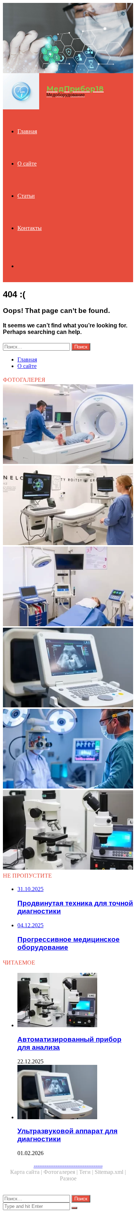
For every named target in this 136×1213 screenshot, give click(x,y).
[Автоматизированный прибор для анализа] (68, 830)
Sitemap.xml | (110, 1172)
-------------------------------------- (68, 1165)
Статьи (26, 196)
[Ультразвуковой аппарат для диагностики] (68, 668)
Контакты (29, 228)
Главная (27, 131)
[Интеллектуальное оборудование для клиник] (68, 506)
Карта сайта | (27, 1172)
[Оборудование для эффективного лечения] (68, 587)
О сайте (27, 163)
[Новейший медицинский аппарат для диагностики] (68, 749)
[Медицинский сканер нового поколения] (68, 424)
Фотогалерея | (61, 1172)
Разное (68, 1178)
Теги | (87, 1172)
